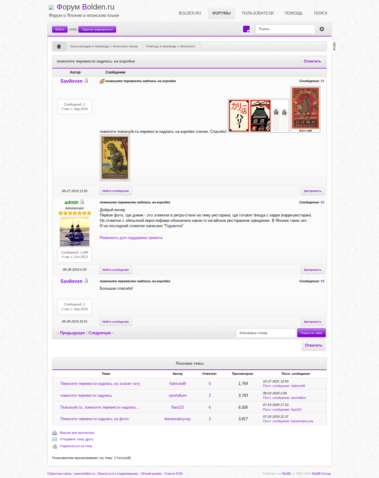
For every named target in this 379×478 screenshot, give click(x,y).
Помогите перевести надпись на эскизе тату (100, 383)
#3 (322, 281)
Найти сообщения (115, 190)
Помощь (294, 13)
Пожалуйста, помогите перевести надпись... (100, 407)
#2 (322, 202)
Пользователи (258, 13)
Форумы (221, 13)
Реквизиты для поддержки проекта (131, 237)
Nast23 (177, 407)
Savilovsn (71, 81)
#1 (322, 81)
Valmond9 (177, 383)
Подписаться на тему (76, 446)
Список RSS (173, 473)
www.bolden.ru (84, 473)
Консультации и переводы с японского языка (104, 46)
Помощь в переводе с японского (170, 46)
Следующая (100, 333)
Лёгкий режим (151, 473)
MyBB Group (321, 473)
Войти (59, 29)
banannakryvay (178, 419)
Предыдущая (72, 333)
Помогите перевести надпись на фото (94, 419)
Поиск (320, 13)
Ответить (312, 61)
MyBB (286, 473)
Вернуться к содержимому (118, 473)
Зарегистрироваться (97, 29)
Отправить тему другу (77, 439)
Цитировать (313, 190)
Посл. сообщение (276, 386)
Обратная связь (59, 473)
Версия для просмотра (77, 432)
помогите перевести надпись (86, 395)
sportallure (178, 395)
